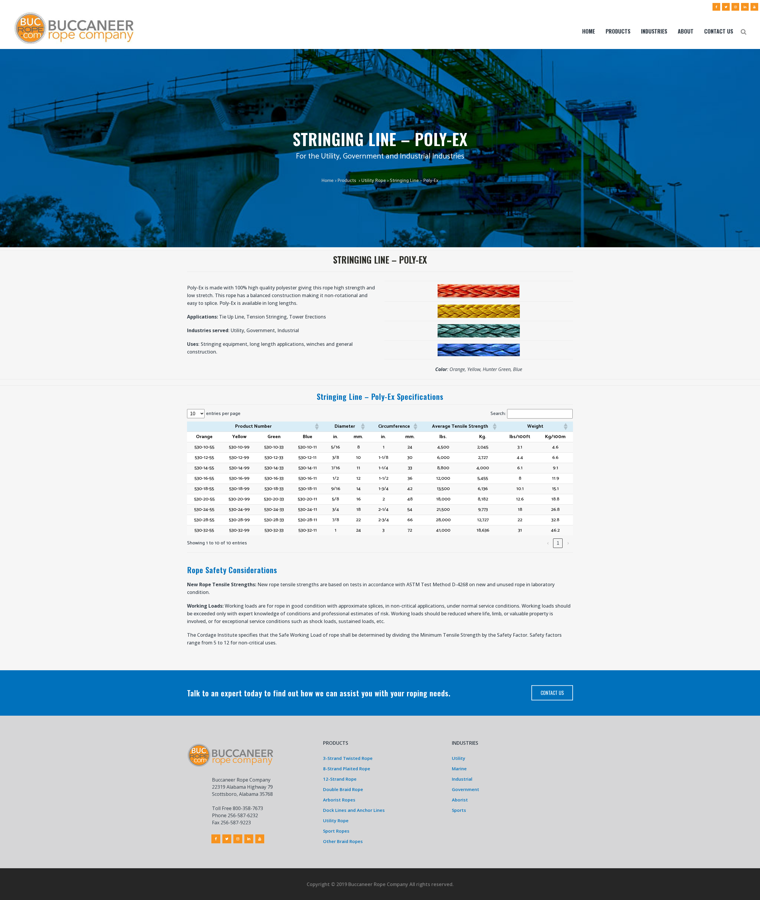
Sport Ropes (336, 831)
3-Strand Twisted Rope (348, 758)
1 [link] (558, 543)
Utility (458, 758)
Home (328, 181)
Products (347, 181)
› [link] (568, 543)
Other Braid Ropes (343, 841)
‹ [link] (548, 543)
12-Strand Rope (340, 779)
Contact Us (552, 692)
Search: (498, 414)
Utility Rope (373, 181)
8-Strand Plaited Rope (346, 768)
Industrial (462, 779)
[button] (316, 426)
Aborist (460, 800)
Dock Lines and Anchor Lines (354, 810)
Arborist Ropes (339, 800)
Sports (459, 810)
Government (465, 789)
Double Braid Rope (343, 789)
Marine (459, 768)
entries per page (223, 414)
